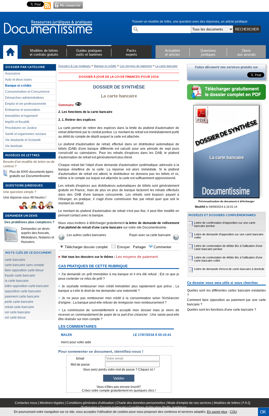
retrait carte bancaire (19, 307)
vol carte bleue (15, 317)
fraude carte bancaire (20, 275)
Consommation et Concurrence (27, 91)
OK (263, 412)
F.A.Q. (246, 403)
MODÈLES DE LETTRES (22, 155)
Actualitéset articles (172, 52)
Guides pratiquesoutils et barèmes (89, 52)
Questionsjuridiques (208, 52)
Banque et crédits (18, 85)
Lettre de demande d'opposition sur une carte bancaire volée (228, 236)
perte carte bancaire (19, 302)
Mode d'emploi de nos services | (190, 403)
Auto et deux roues (18, 79)
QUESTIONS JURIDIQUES (24, 185)
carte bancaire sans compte (24, 265)
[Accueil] (10, 52)
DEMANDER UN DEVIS (21, 215)
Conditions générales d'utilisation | (91, 403)
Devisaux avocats (246, 52)
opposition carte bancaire (23, 291)
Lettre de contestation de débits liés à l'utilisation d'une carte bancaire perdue (228, 247)
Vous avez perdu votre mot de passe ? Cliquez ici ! (119, 369)
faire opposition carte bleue (24, 270)
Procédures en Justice (21, 128)
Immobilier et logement (21, 116)
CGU (233, 412)
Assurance (12, 73)
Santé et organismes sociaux (25, 134)
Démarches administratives (24, 98)
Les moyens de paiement (136, 65)
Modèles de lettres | (228, 403)
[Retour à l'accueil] (47, 27)
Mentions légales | (53, 403)
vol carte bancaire (17, 312)
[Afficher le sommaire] (78, 105)
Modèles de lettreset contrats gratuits (44, 52)
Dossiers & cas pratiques (74, 65)
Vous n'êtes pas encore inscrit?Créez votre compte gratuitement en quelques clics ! (119, 388)
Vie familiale (14, 146)
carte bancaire (15, 260)
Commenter (162, 247)
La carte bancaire (166, 65)
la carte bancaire (17, 281)
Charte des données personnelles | (141, 403)
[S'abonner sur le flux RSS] (47, 9)
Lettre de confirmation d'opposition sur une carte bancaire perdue (224, 224)
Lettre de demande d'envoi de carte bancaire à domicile (229, 269)
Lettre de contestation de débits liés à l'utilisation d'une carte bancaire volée (228, 259)
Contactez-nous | (27, 403)
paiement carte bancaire (22, 296)
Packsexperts (131, 52)
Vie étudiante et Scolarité (23, 140)
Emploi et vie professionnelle (25, 104)
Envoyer (123, 247)
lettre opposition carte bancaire (27, 286)
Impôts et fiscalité (17, 122)
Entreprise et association (22, 110)
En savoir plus (217, 412)
